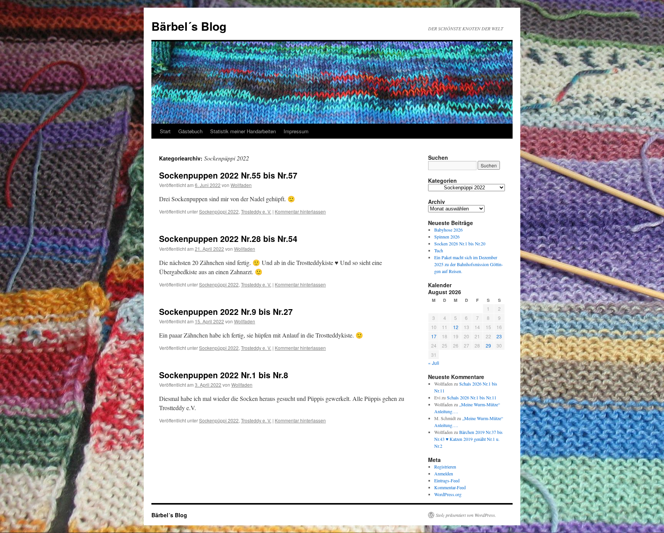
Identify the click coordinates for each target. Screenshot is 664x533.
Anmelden (443, 473)
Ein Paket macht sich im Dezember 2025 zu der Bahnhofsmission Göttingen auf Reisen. (468, 264)
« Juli (433, 362)
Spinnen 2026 (447, 236)
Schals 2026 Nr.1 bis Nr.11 (471, 397)
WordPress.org (447, 494)
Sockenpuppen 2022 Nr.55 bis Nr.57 (228, 175)
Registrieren (445, 466)
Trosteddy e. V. (256, 211)
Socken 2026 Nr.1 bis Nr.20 (459, 243)
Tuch (438, 250)
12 (455, 327)
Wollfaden (241, 185)
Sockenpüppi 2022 (219, 211)
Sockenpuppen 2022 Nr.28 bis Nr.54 (228, 238)
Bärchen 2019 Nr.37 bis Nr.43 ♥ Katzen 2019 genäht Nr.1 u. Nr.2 (468, 439)
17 (434, 336)
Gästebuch (190, 131)
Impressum (296, 131)
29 (488, 345)
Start (165, 131)
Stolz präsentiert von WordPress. (466, 515)
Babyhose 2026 (448, 230)
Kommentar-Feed (450, 487)
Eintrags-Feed (447, 480)
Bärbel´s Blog (188, 26)
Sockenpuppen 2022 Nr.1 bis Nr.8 (223, 375)
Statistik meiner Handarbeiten (243, 131)
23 (499, 336)
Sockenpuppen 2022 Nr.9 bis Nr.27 (226, 311)
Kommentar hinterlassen (300, 211)
